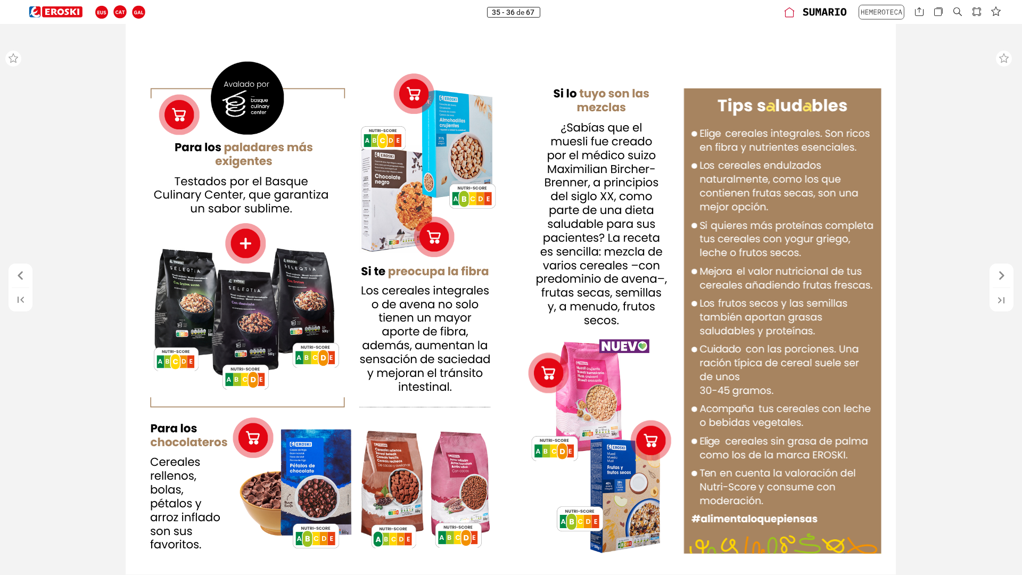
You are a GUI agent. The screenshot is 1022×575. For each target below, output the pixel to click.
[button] (102, 12)
